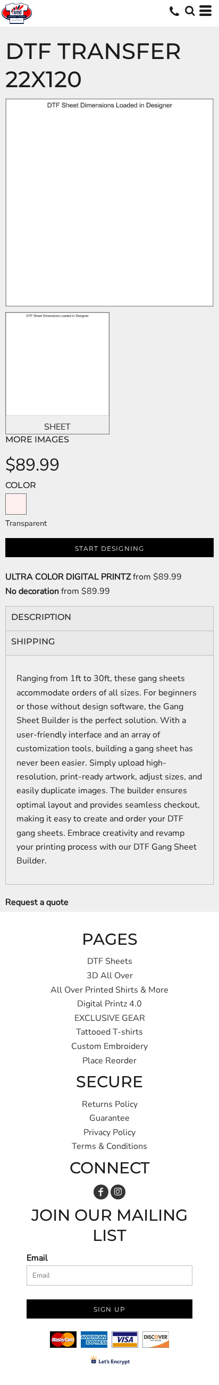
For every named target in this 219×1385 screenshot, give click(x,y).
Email (37, 1258)
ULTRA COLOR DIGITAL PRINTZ (68, 577)
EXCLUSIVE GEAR (109, 1018)
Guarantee (109, 1118)
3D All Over (110, 975)
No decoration (32, 591)
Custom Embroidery (109, 1046)
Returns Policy (110, 1104)
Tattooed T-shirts (109, 1032)
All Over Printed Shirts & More (109, 990)
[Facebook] (101, 1192)
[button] (189, 10)
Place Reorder (109, 1061)
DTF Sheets (109, 961)
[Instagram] (118, 1192)
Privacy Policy (109, 1132)
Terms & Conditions (109, 1146)
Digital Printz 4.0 (109, 1004)
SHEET (57, 427)
